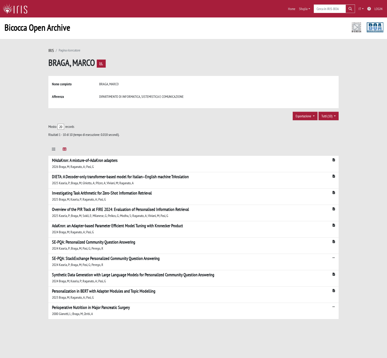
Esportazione (304, 116)
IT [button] (360, 8)
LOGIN (378, 8)
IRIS (51, 50)
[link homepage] (17, 8)
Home (291, 8)
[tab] (53, 150)
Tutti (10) (327, 116)
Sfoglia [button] (303, 8)
